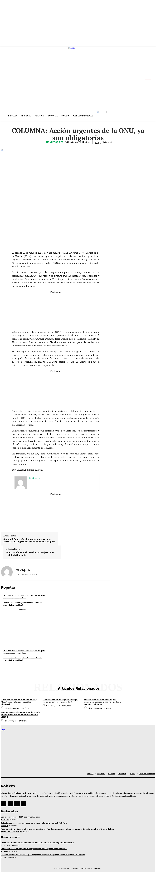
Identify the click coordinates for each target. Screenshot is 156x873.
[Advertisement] (55, 311)
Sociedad (4, 851)
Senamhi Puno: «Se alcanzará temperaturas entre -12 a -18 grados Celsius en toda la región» (29, 540)
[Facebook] (3, 803)
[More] (81, 242)
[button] (150, 78)
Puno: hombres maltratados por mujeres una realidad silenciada (30, 553)
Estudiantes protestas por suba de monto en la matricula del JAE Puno (34, 823)
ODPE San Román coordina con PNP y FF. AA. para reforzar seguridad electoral (24, 596)
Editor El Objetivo (11, 721)
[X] (17, 803)
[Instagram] (10, 803)
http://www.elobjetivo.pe (26, 574)
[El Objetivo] (7, 572)
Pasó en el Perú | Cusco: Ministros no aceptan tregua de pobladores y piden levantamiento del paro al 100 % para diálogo (57, 829)
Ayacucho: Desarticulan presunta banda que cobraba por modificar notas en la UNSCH (20, 714)
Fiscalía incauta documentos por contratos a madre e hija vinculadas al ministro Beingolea (102, 701)
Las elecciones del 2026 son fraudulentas (20, 817)
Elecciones (5, 845)
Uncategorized (54, 142)
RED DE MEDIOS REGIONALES (11, 832)
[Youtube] (23, 803)
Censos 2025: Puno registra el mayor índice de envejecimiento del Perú (22, 603)
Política (4, 857)
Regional (4, 826)
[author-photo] (2, 708)
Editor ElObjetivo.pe (12, 708)
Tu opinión (5, 820)
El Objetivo (24, 570)
